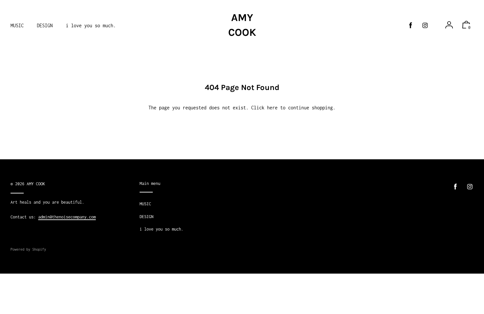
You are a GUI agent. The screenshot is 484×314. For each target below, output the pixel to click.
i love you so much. (161, 229)
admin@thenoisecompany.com (67, 216)
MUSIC (145, 203)
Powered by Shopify (28, 249)
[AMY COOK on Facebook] (410, 25)
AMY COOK (242, 24)
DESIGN (146, 216)
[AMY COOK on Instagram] (425, 25)
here (272, 107)
